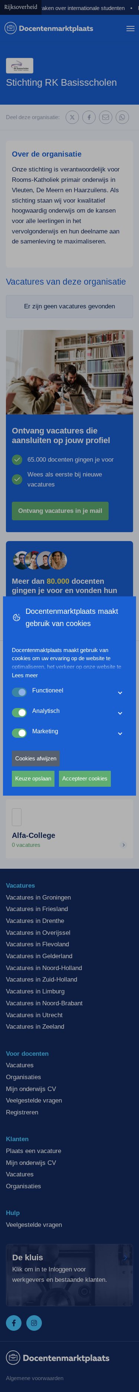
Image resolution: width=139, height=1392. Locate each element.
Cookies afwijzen (35, 758)
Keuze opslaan (33, 778)
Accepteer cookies (84, 778)
